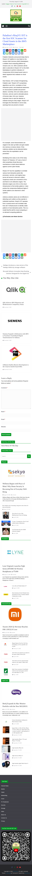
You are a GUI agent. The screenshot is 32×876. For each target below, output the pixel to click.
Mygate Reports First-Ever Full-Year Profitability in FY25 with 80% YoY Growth (20, 645)
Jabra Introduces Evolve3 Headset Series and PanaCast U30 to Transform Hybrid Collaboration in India (20, 594)
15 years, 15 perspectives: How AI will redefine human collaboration (20, 522)
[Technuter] (3, 26)
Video (2, 811)
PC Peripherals (5, 802)
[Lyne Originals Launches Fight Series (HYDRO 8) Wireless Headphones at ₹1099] (16, 552)
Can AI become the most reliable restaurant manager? (19, 530)
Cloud (2, 798)
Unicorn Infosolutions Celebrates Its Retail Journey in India (19, 721)
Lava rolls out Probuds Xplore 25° (19, 585)
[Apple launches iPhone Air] (6, 749)
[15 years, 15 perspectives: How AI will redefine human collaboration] (6, 523)
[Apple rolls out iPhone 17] (6, 756)
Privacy (3, 821)
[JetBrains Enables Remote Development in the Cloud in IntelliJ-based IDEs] (16, 347)
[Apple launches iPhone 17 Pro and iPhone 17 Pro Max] (6, 741)
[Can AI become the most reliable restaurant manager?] (6, 531)
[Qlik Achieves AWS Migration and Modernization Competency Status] (16, 282)
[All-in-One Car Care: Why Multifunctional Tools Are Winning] (6, 515)
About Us (3, 814)
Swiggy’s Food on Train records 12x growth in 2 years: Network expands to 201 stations (17, 4)
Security (3, 805)
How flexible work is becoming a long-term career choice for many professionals (15, 506)
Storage (3, 808)
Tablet (2, 792)
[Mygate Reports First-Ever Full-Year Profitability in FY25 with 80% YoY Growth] (6, 645)
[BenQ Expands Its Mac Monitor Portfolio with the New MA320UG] (16, 692)
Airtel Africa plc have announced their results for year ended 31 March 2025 (20, 661)
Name (3, 411)
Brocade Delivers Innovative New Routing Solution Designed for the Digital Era (16, 272)
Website (3, 426)
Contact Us (4, 818)
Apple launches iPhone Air (17, 747)
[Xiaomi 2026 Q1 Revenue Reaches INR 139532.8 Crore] (16, 615)
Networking (4, 795)
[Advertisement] (16, 124)
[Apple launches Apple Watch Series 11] (6, 764)
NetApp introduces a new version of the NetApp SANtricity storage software (15, 266)
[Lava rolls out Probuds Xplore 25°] (6, 586)
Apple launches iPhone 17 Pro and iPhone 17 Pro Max (19, 740)
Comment (4, 387)
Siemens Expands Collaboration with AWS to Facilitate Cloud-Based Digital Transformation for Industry (16, 335)
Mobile (3, 789)
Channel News (4, 786)
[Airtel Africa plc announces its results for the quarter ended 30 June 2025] (6, 654)
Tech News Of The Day (9, 446)
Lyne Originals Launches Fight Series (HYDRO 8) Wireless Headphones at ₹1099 (14, 568)
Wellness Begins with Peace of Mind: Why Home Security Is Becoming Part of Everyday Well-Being (15, 488)
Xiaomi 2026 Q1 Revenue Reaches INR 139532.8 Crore (15, 628)
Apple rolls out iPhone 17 (17, 755)
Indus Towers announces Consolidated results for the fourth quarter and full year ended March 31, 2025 (20, 671)
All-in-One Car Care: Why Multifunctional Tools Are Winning (19, 514)
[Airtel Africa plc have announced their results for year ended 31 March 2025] (6, 662)
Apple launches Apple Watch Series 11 (20, 763)
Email (3, 419)
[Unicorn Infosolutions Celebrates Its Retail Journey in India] (6, 721)
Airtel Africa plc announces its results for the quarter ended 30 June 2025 (20, 653)
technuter (16, 47)
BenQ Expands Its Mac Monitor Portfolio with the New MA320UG (15, 705)
